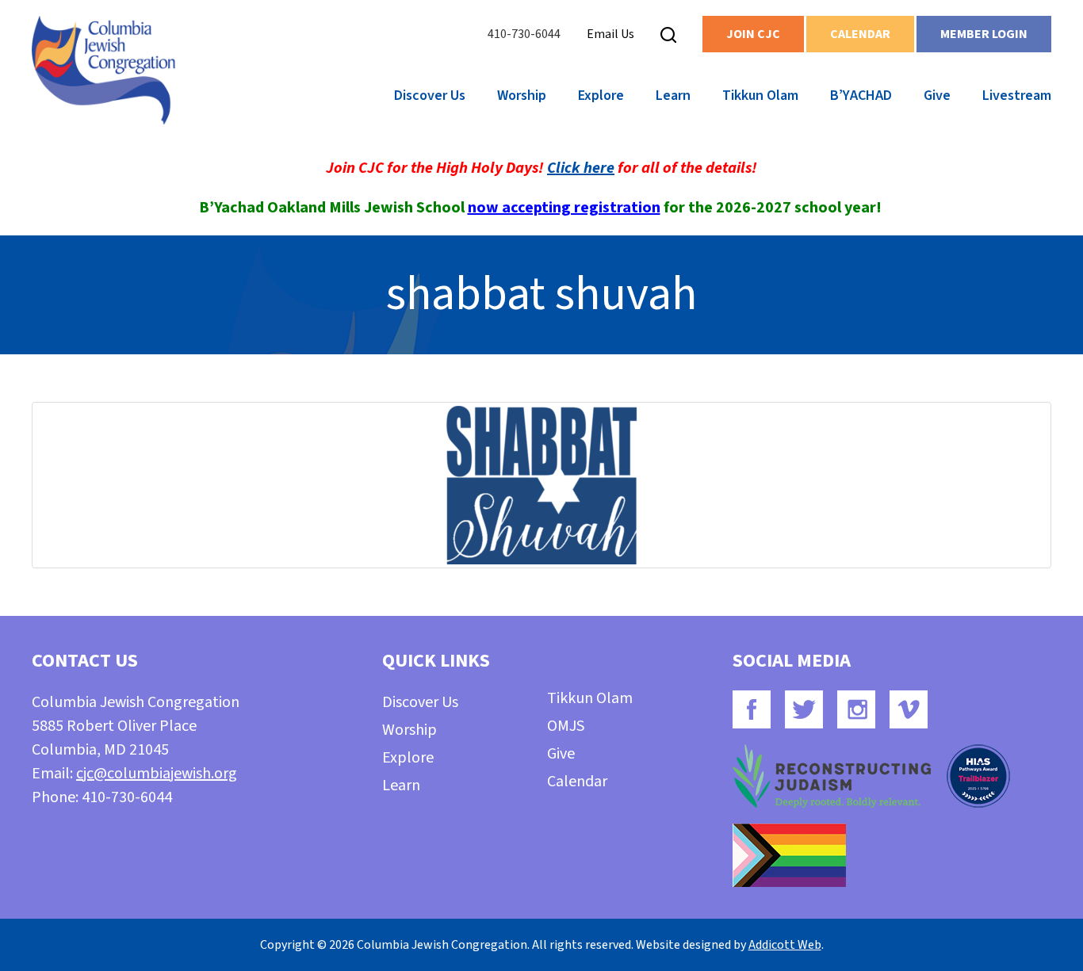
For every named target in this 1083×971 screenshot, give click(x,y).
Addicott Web (784, 945)
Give (937, 95)
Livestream (1016, 95)
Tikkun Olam (760, 95)
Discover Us (429, 95)
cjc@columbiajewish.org (156, 774)
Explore (601, 95)
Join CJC (753, 34)
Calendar (860, 34)
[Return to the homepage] (103, 70)
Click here (580, 168)
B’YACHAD (861, 95)
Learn (673, 95)
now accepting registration (564, 208)
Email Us (610, 34)
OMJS (565, 726)
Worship (521, 95)
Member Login (984, 34)
